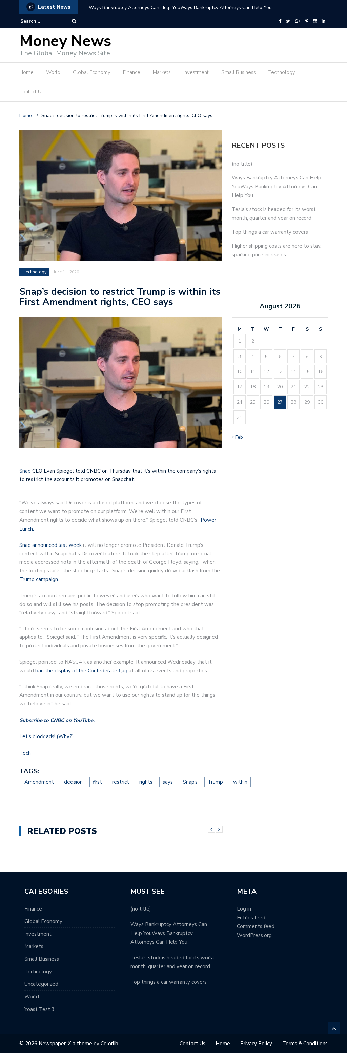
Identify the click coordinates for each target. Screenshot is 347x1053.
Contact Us (31, 91)
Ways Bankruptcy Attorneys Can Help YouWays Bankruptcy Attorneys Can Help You (180, 7)
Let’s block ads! (37, 736)
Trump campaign (38, 579)
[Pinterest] (307, 21)
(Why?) (65, 736)
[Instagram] (315, 21)
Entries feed (251, 917)
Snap (25, 470)
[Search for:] (41, 21)
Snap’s (190, 782)
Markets (162, 72)
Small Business (238, 72)
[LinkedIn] (323, 21)
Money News (65, 41)
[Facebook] (280, 21)
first (97, 782)
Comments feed (255, 926)
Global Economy (91, 72)
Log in (244, 908)
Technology (281, 72)
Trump (215, 782)
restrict (120, 782)
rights (145, 782)
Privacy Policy (256, 1043)
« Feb (237, 437)
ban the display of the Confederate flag (81, 670)
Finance (131, 72)
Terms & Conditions (305, 1043)
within (240, 782)
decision (73, 782)
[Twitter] (288, 21)
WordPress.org (254, 935)
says (168, 782)
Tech (25, 753)
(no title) (242, 163)
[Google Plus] (297, 21)
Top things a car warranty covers (270, 232)
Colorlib (109, 1043)
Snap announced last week (50, 545)
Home (26, 72)
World (53, 72)
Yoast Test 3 (39, 1009)
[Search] (74, 21)
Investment (196, 72)
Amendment (39, 782)
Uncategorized (41, 984)
